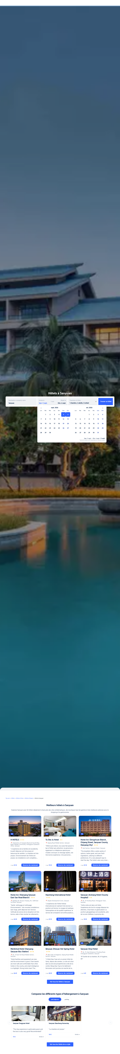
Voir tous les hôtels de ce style (60, 1044)
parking (67, 999)
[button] (98, 3)
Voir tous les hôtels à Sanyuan (60, 982)
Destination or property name (17, 400)
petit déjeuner (55, 999)
